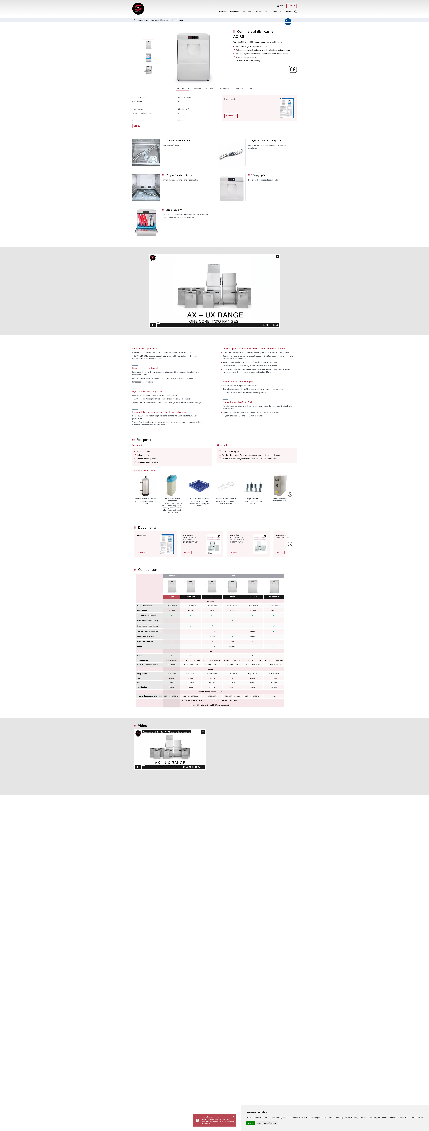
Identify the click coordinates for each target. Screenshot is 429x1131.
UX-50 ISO (253, 597)
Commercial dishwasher (256, 31)
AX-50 (171, 597)
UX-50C (232, 597)
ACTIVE (172, 576)
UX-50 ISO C (274, 597)
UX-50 (212, 597)
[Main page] (138, 9)
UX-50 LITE (190, 597)
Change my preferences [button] (266, 1123)
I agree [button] (250, 1123)
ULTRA (232, 576)
